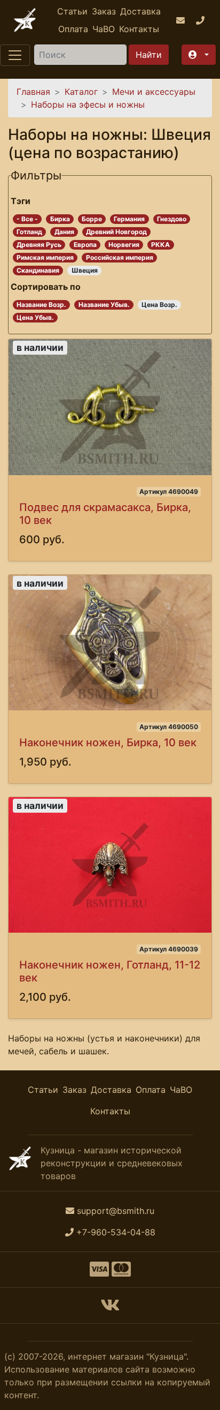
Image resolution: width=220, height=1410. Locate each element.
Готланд (29, 232)
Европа (85, 245)
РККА (160, 245)
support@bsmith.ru (115, 1210)
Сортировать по (46, 286)
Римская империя (45, 257)
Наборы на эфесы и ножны (88, 104)
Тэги (20, 201)
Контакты (139, 29)
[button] (199, 54)
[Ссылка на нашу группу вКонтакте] (110, 1308)
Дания (64, 232)
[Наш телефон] (201, 20)
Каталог (81, 91)
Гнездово (171, 219)
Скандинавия (38, 270)
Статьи (72, 11)
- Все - (27, 219)
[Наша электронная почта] (182, 20)
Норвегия (123, 245)
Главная (33, 91)
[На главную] (25, 20)
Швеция (85, 270)
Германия (129, 219)
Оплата (73, 29)
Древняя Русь (39, 245)
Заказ (104, 11)
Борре (92, 219)
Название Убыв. (104, 305)
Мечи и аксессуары (153, 91)
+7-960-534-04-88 (115, 1232)
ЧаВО (103, 29)
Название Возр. (41, 305)
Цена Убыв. (35, 317)
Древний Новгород (116, 232)
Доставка (140, 11)
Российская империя (119, 257)
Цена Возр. (159, 305)
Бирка (60, 219)
